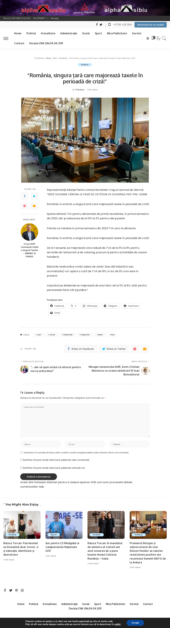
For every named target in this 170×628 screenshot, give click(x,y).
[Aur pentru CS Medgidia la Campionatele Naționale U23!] (64, 525)
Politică (85, 64)
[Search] (164, 38)
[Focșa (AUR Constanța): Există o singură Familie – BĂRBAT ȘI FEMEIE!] (29, 232)
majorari (85, 334)
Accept (135, 622)
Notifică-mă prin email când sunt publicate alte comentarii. (56, 460)
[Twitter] (34, 196)
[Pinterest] (25, 206)
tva (112, 334)
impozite (68, 334)
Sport (54, 535)
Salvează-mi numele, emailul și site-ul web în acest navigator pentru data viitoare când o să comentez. (76, 452)
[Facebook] (25, 196)
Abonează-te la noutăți (150, 24)
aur (39, 334)
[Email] (34, 206)
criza (52, 334)
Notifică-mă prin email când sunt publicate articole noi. (54, 468)
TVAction (80, 90)
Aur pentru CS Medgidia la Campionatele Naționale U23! (62, 546)
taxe (100, 334)
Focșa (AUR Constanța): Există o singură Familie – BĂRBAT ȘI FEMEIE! (29, 250)
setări (118, 624)
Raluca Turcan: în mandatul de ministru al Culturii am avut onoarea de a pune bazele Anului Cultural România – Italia (105, 550)
